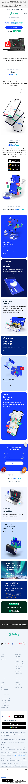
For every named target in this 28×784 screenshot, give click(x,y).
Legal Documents (4, 707)
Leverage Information (19, 661)
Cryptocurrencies (4, 687)
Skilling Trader (17, 680)
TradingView (17, 684)
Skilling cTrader (18, 682)
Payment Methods (4, 696)
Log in (25, 13)
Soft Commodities (4, 689)
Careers (2, 654)
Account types (18, 652)
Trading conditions (18, 666)
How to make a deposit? (5, 698)
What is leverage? (18, 668)
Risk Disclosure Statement (19, 755)
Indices (2, 684)
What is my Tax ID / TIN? (5, 703)
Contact (2, 656)
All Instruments (18, 654)
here (25, 624)
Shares (2, 682)
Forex (2, 680)
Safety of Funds (4, 657)
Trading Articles (18, 671)
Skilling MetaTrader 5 (19, 687)
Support (17, 9)
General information (5, 705)
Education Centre (18, 673)
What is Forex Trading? (19, 664)
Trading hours (17, 656)
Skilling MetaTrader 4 (19, 686)
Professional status (18, 669)
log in (13, 148)
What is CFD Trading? (19, 663)
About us (2, 652)
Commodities (3, 686)
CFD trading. (16, 312)
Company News (4, 659)
